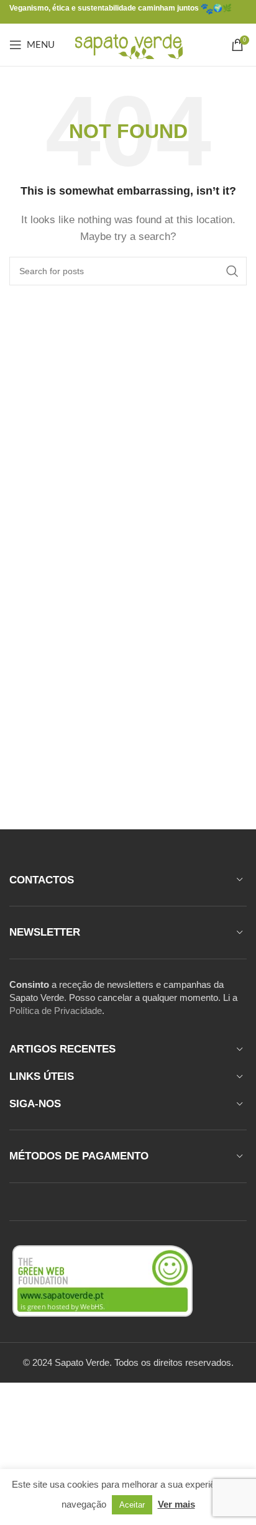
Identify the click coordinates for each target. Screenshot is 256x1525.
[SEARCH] (232, 271)
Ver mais (176, 1504)
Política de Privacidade (55, 1010)
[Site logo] (128, 44)
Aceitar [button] (132, 1504)
